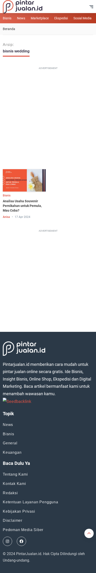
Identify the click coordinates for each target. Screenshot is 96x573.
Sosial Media (82, 18)
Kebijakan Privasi (19, 511)
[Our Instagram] (7, 541)
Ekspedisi (61, 18)
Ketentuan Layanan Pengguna (30, 502)
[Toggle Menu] (91, 7)
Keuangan (12, 452)
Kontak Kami (14, 484)
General (10, 443)
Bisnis (7, 18)
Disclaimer (12, 520)
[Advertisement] (48, 119)
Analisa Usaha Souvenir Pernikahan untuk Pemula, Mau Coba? (22, 205)
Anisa (6, 217)
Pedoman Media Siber (23, 530)
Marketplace (40, 18)
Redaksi (10, 493)
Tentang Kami (15, 474)
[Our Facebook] (21, 541)
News (21, 18)
